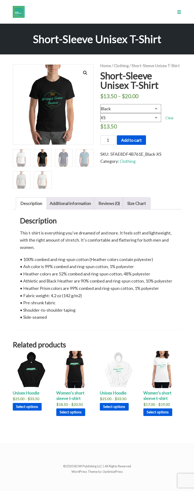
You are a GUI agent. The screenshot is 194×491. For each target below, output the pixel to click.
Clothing (121, 65)
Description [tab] (31, 203)
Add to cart (131, 140)
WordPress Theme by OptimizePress (97, 471)
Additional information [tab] (70, 203)
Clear (169, 118)
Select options (27, 407)
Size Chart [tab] (136, 203)
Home (105, 65)
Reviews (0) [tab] (109, 203)
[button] (85, 73)
